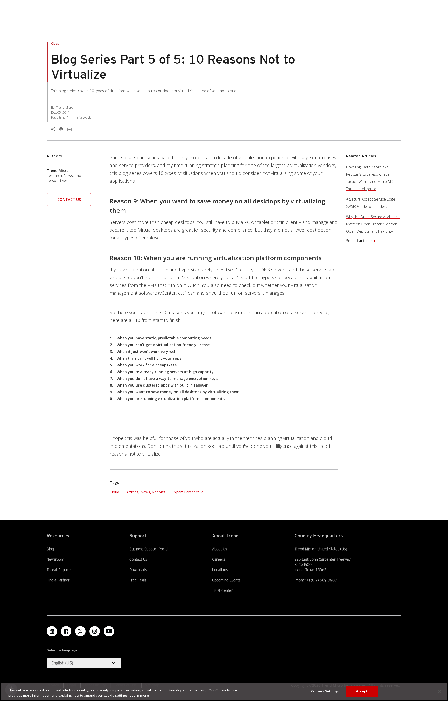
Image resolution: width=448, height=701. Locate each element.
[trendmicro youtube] (109, 631)
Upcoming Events (226, 580)
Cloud (114, 492)
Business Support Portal (148, 548)
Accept (362, 691)
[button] (69, 201)
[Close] (439, 691)
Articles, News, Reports (145, 492)
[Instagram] (94, 631)
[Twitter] (80, 631)
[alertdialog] (224, 692)
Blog (50, 549)
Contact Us (69, 199)
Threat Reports (59, 570)
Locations (220, 570)
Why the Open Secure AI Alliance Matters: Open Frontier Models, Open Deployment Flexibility (373, 224)
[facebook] (66, 631)
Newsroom (55, 559)
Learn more (139, 695)
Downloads (138, 569)
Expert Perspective (188, 492)
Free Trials (137, 580)
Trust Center (222, 590)
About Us (219, 549)
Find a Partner (58, 580)
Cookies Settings (325, 691)
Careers (218, 559)
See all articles (359, 240)
